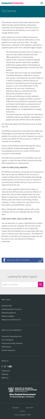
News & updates (8, 316)
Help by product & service (12, 309)
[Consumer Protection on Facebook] (3, 367)
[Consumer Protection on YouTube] (10, 367)
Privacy (22, 411)
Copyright (15, 407)
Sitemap (5, 374)
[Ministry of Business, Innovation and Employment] (22, 390)
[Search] (40, 284)
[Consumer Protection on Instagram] (5, 367)
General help (7, 306)
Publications (6, 347)
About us (5, 378)
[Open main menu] (41, 3)
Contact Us (6, 371)
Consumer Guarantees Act (12, 336)
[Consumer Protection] (13, 3)
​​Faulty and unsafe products (12, 343)
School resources (8, 350)
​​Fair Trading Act (7, 340)
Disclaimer (29, 407)
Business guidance (9, 313)
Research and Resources (11, 320)
